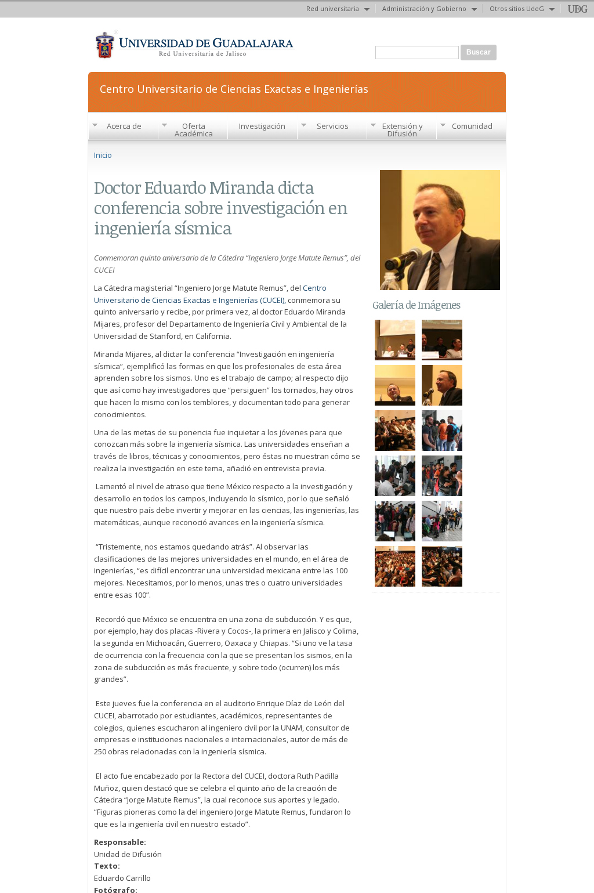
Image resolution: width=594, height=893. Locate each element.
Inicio (103, 155)
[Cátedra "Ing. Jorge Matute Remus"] (395, 356)
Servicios (333, 126)
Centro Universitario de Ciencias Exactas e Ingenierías (234, 88)
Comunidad (472, 126)
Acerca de (124, 126)
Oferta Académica (194, 130)
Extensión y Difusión (402, 130)
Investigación (262, 126)
